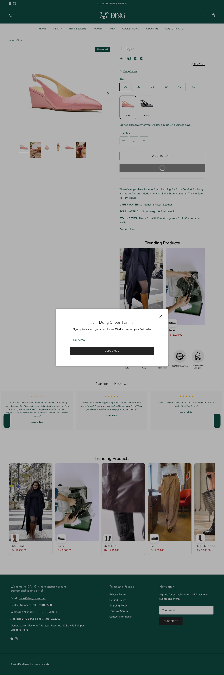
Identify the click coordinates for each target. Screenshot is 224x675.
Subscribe (112, 350)
